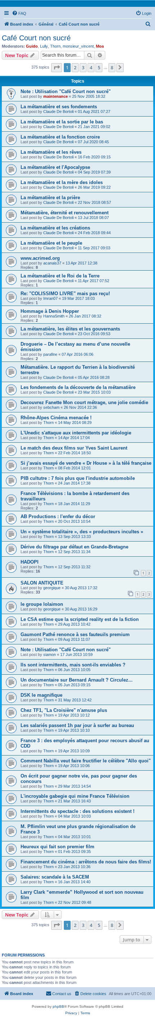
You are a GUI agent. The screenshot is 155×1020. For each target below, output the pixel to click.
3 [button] (83, 67)
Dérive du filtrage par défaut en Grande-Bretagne (74, 547)
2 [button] (75, 67)
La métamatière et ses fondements (59, 106)
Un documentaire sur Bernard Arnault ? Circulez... (77, 680)
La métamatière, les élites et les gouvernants (70, 329)
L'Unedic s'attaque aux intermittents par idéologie (76, 432)
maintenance (55, 96)
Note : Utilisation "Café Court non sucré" (66, 91)
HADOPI (30, 562)
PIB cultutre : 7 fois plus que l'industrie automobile (78, 478)
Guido (32, 46)
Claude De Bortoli (58, 111)
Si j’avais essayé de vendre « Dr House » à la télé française (86, 463)
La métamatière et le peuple (51, 243)
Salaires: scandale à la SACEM (55, 877)
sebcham (51, 407)
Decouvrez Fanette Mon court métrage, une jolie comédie (84, 402)
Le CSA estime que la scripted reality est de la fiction (80, 619)
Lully (44, 46)
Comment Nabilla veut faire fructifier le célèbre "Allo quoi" (86, 760)
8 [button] (112, 67)
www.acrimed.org (40, 258)
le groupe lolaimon (42, 604)
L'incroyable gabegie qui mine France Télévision (75, 796)
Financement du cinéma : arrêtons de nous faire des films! (86, 861)
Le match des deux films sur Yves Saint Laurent (74, 448)
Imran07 (50, 298)
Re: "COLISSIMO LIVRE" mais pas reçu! (65, 293)
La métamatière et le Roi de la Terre (60, 276)
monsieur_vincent (78, 46)
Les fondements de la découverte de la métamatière (78, 387)
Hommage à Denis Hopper (50, 311)
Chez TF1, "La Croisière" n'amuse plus (64, 710)
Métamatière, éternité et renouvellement (64, 212)
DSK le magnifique (41, 695)
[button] (56, 67)
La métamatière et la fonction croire (60, 137)
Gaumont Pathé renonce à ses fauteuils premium (75, 634)
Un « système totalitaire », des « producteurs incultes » (82, 531)
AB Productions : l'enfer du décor (58, 516)
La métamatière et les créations (55, 228)
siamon (49, 654)
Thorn (55, 46)
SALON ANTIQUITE (42, 583)
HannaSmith (54, 316)
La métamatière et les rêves (51, 152)
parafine (50, 354)
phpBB (58, 1006)
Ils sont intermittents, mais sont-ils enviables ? (73, 664)
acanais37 (52, 263)
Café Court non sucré (36, 38)
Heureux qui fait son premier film (57, 846)
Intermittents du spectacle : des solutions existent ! (77, 811)
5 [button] (99, 67)
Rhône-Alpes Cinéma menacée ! (56, 417)
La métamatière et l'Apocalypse (55, 167)
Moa (100, 46)
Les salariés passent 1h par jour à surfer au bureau (77, 725)
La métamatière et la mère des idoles (62, 182)
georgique (52, 588)
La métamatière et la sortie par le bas (62, 121)
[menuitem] (19, 13)
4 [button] (91, 67)
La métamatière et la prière (50, 197)
